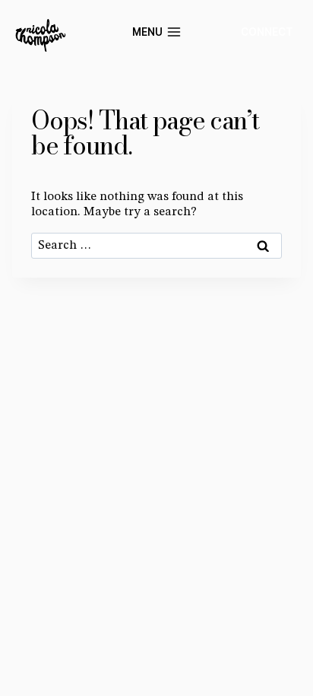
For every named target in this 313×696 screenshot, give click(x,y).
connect (267, 32)
